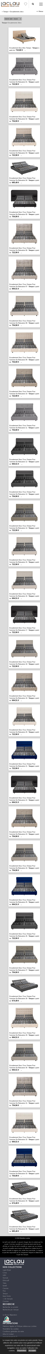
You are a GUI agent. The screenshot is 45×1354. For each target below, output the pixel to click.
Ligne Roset (7, 1270)
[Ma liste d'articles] (25, 4)
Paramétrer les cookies (11, 1329)
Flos (4, 1291)
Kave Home (7, 1296)
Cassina (5, 1288)
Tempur (5, 12)
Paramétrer (21, 1351)
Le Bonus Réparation (10, 1315)
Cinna (5, 1272)
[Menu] (41, 4)
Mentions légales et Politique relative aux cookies (19, 1326)
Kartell (5, 1285)
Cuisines (6, 1301)
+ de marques (8, 1298)
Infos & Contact (8, 1334)
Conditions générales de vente (13, 1331)
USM (4, 1275)
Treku (4, 1283)
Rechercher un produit (10, 1307)
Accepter (32, 1351)
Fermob (5, 1278)
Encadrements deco (16, 12)
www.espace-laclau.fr (10, 1336)
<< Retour (39, 11)
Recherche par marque (10, 1309)
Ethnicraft (6, 1280)
